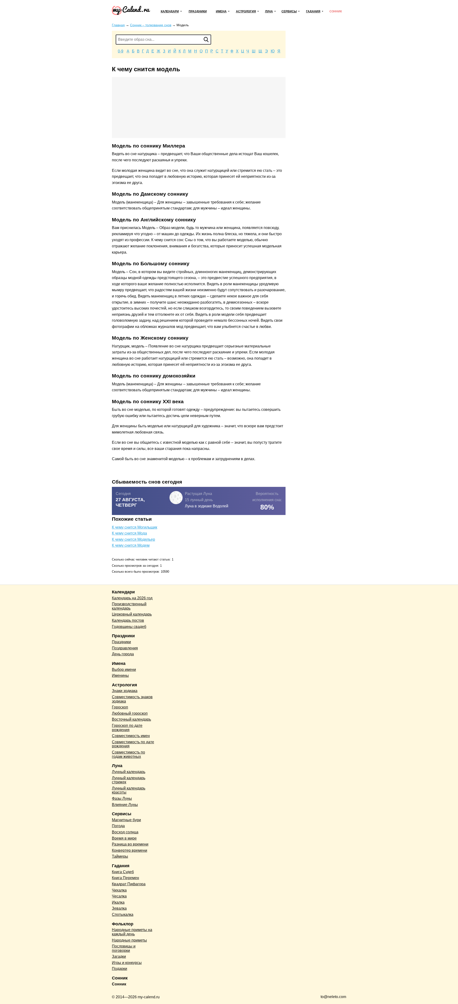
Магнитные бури (126, 820)
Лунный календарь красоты (128, 790)
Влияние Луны (125, 805)
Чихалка (119, 890)
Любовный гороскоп (130, 713)
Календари (170, 11)
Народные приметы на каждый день (132, 932)
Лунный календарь (128, 772)
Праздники (198, 11)
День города (123, 654)
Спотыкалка (122, 914)
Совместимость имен (131, 736)
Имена (221, 11)
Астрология (246, 11)
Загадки (119, 956)
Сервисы (289, 11)
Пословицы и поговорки (123, 948)
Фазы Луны (122, 798)
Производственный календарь (129, 606)
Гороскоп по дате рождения (127, 728)
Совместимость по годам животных (128, 754)
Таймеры (120, 856)
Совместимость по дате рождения (133, 744)
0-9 (120, 51)
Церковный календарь (132, 614)
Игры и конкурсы (127, 963)
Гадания (313, 11)
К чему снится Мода (129, 533)
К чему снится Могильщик (134, 527)
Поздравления (125, 648)
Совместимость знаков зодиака (132, 699)
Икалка (118, 902)
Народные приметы (129, 940)
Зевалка (119, 908)
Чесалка (119, 896)
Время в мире (124, 838)
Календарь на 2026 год (132, 598)
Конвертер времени (129, 850)
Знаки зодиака (124, 691)
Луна (269, 11)
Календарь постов (128, 620)
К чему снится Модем (131, 545)
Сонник (335, 11)
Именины (120, 675)
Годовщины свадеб (129, 627)
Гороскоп (120, 707)
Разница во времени (130, 844)
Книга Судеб (123, 872)
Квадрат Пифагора (129, 884)
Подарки (119, 969)
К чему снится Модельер (133, 539)
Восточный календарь (131, 719)
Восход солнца (125, 832)
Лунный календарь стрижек (128, 780)
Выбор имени (124, 670)
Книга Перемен (125, 878)
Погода (118, 826)
